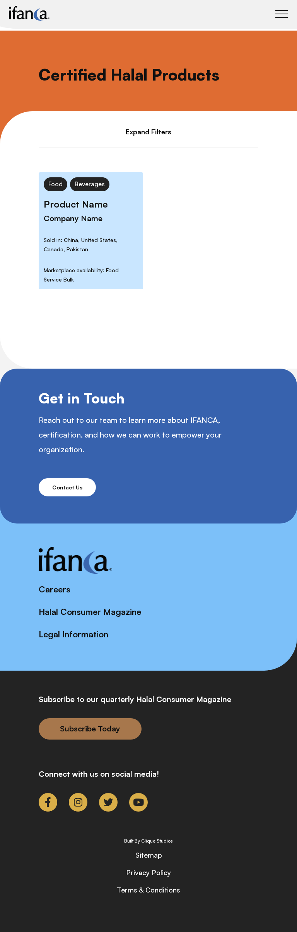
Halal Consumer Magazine (90, 611)
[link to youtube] (138, 802)
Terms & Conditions (148, 890)
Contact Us (67, 487)
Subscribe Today (90, 728)
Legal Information (73, 634)
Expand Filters (148, 131)
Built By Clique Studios (148, 841)
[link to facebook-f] (48, 802)
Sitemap (148, 855)
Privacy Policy (148, 872)
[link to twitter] (108, 802)
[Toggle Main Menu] (281, 14)
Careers (54, 589)
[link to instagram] (78, 802)
